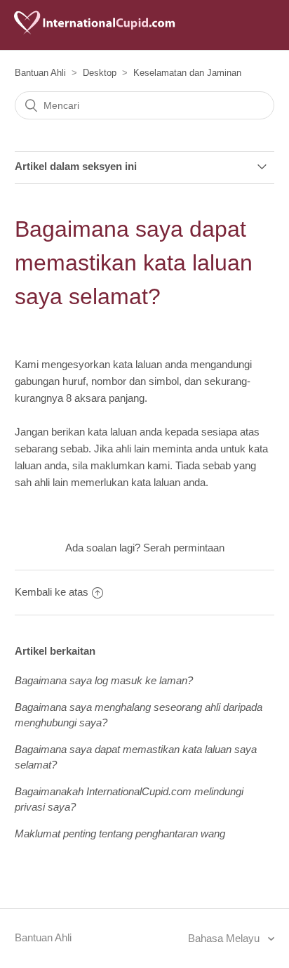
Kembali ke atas (51, 592)
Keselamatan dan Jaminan (187, 72)
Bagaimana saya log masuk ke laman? (104, 680)
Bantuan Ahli (40, 72)
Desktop (99, 72)
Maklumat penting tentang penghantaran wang (120, 833)
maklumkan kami (130, 465)
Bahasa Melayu (225, 938)
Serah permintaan (183, 548)
